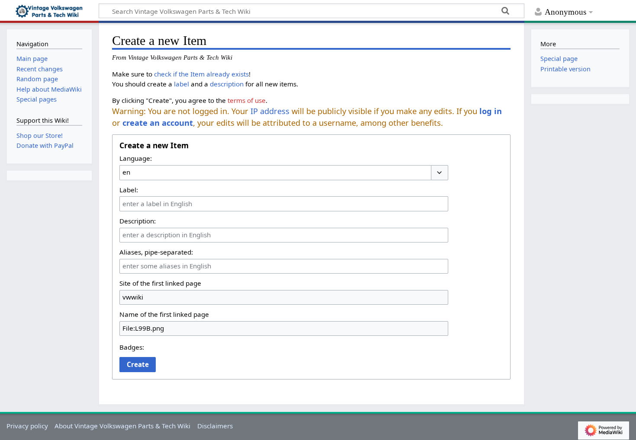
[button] (439, 172)
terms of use (247, 100)
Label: (128, 189)
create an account (157, 123)
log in (490, 111)
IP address (270, 111)
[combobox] (275, 172)
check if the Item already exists (201, 74)
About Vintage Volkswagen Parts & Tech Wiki (122, 425)
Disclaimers (215, 425)
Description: (137, 221)
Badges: (131, 347)
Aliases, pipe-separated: (156, 252)
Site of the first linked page (160, 283)
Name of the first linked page (164, 314)
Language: (135, 158)
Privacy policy (27, 425)
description (227, 84)
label (181, 84)
